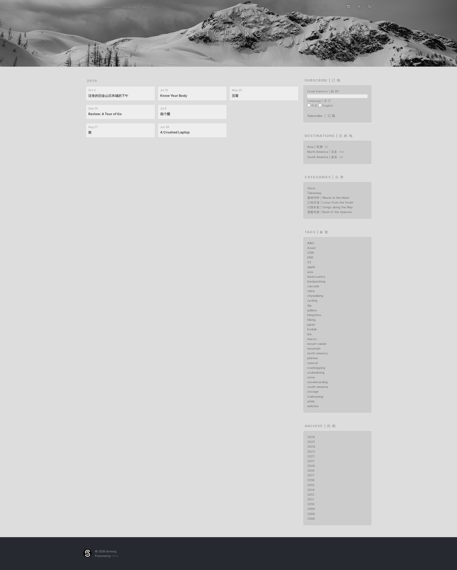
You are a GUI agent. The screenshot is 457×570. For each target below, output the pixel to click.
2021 (310, 461)
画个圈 (165, 114)
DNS (310, 257)
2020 (311, 466)
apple (311, 267)
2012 (310, 494)
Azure (311, 248)
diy (309, 305)
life (309, 334)
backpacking (316, 281)
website (312, 406)
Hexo (115, 556)
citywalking (315, 296)
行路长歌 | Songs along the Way (330, 207)
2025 (311, 442)
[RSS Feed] (359, 6)
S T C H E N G (229, 33)
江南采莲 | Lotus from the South (330, 202)
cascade (313, 286)
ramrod (312, 363)
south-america (317, 387)
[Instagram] (348, 6)
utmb (311, 401)
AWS (310, 243)
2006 (311, 519)
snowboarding (317, 382)
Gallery (109, 7)
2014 (310, 490)
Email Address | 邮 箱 (323, 91)
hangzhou (314, 315)
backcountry (316, 277)
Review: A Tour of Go (105, 114)
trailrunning (315, 396)
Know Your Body (173, 95)
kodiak (312, 329)
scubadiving (315, 372)
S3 (309, 262)
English (328, 106)
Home (91, 7)
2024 (311, 446)
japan (311, 324)
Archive (129, 7)
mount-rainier (317, 344)
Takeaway (314, 193)
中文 (314, 106)
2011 (310, 499)
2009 (311, 509)
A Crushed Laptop (175, 132)
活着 (235, 95)
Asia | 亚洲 (315, 147)
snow (311, 377)
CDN (310, 253)
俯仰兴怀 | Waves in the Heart (328, 198)
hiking (311, 320)
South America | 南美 (322, 157)
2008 (311, 514)
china (311, 291)
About (148, 7)
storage (312, 391)
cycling (312, 300)
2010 (310, 504)
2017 (310, 475)
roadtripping (316, 368)
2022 (311, 456)
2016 (310, 480)
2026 (311, 437)
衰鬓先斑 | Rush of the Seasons (329, 212)
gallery (312, 310)
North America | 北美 (322, 152)
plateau (312, 358)
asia (310, 272)
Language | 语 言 (319, 101)
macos (312, 339)
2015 (310, 485)
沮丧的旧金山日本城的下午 (108, 95)
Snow (311, 188)
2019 (92, 81)
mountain (313, 348)
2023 (311, 451)
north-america (317, 353)
